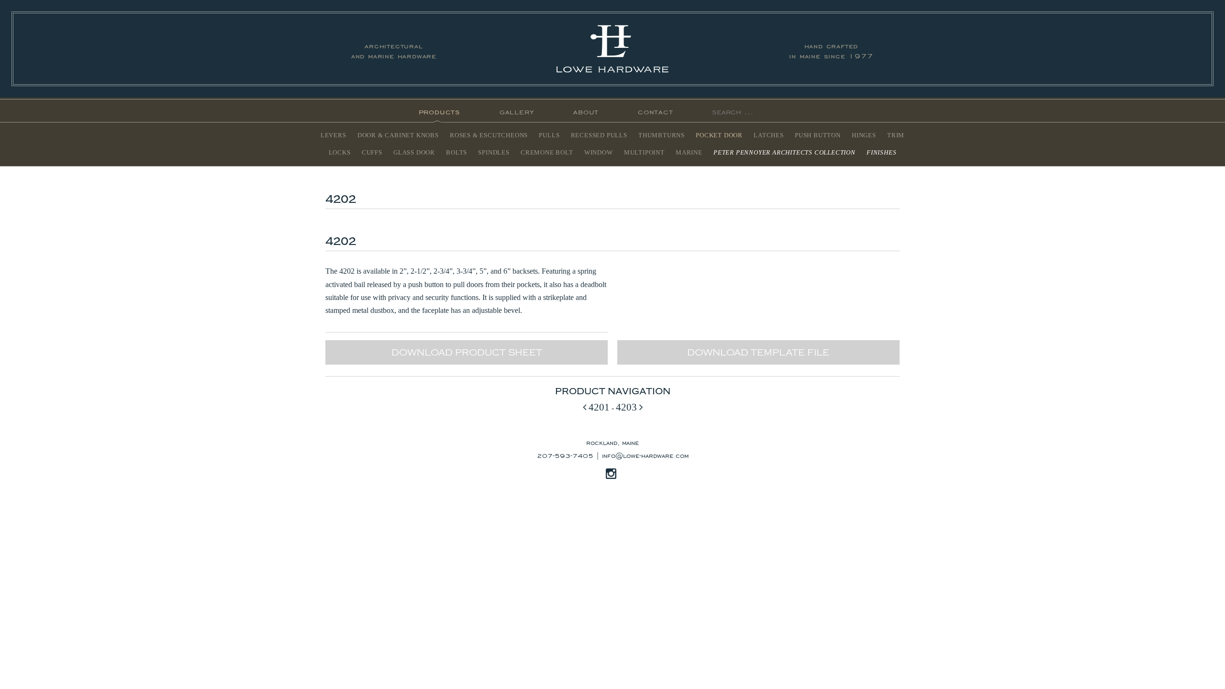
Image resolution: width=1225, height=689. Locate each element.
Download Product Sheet (466, 352)
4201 (598, 406)
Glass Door (414, 152)
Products (439, 110)
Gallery (517, 110)
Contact (655, 110)
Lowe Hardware (612, 49)
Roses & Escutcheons (489, 135)
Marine (689, 152)
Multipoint (644, 152)
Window (598, 152)
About (586, 110)
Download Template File (758, 352)
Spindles (493, 152)
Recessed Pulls (599, 135)
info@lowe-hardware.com (645, 455)
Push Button (818, 135)
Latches (769, 135)
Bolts (456, 152)
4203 (627, 406)
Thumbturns (661, 135)
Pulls (549, 135)
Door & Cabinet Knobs (398, 135)
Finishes (881, 152)
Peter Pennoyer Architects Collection (784, 152)
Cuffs (372, 152)
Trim (895, 135)
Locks (340, 152)
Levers (333, 135)
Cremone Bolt (547, 152)
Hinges (864, 135)
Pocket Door (719, 135)
